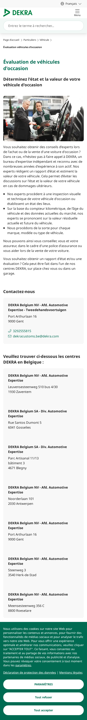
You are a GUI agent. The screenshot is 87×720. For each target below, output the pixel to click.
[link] (71, 3)
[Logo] (19, 12)
